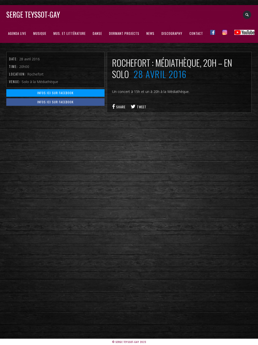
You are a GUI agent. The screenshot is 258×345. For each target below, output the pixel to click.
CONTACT (196, 33)
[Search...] (247, 15)
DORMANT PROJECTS (124, 33)
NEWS (150, 33)
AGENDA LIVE (17, 33)
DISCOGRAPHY (172, 33)
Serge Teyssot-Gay (33, 14)
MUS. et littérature (69, 33)
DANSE (97, 33)
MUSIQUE (39, 33)
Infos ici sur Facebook (55, 93)
